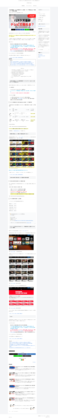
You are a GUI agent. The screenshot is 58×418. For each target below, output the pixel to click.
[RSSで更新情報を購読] (23, 359)
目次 (21, 68)
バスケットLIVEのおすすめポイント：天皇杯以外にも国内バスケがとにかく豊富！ (21, 76)
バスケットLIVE (20, 98)
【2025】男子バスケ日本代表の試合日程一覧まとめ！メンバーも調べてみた (20, 347)
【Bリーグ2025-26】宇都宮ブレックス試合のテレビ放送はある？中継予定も (21, 61)
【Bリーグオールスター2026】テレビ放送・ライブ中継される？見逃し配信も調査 (21, 343)
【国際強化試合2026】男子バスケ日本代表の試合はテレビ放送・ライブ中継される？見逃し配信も (43, 39)
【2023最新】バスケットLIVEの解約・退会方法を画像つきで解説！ (19, 344)
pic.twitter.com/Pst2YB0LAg (29, 220)
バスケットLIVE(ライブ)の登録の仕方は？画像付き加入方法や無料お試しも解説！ (22, 63)
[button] (31, 29)
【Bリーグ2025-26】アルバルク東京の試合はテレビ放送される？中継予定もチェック (22, 62)
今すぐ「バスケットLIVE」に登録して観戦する (16, 313)
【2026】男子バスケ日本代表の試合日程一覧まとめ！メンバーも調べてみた (43, 42)
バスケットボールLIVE (42, 55)
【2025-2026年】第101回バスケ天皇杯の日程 (17, 74)
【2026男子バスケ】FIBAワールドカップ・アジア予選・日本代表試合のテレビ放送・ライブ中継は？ (43, 45)
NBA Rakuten (40, 54)
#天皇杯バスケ (17, 220)
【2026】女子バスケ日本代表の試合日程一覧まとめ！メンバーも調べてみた (43, 36)
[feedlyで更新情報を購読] (21, 359)
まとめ (12, 77)
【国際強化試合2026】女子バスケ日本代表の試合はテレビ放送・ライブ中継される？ (43, 32)
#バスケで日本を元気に (22, 220)
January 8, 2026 (29, 222)
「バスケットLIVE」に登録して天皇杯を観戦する (16, 57)
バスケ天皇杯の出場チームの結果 (16, 75)
